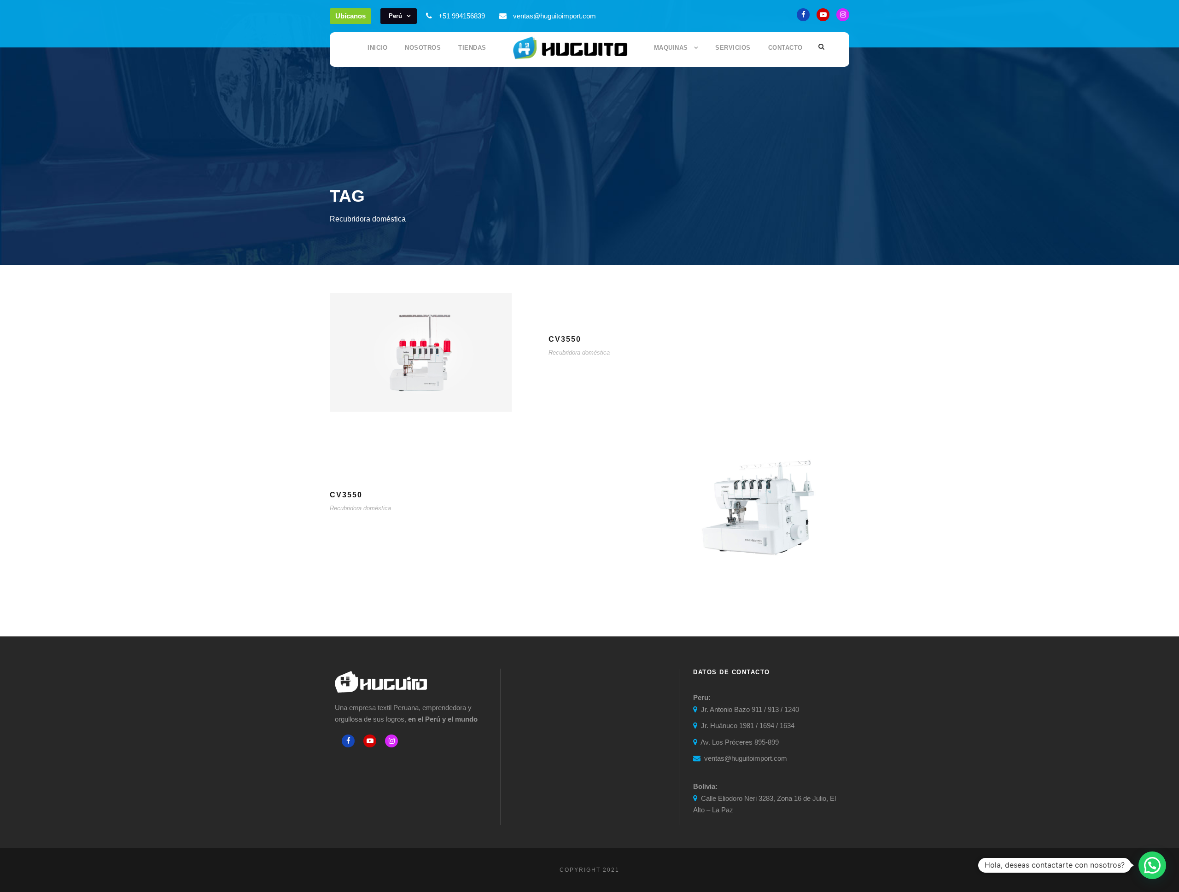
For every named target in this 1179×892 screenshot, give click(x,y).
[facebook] (803, 14)
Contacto (785, 47)
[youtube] (823, 14)
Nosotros (423, 47)
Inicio (377, 47)
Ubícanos (350, 16)
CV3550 (565, 339)
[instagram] (842, 14)
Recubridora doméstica (579, 352)
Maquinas (671, 47)
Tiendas (472, 47)
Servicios (733, 47)
